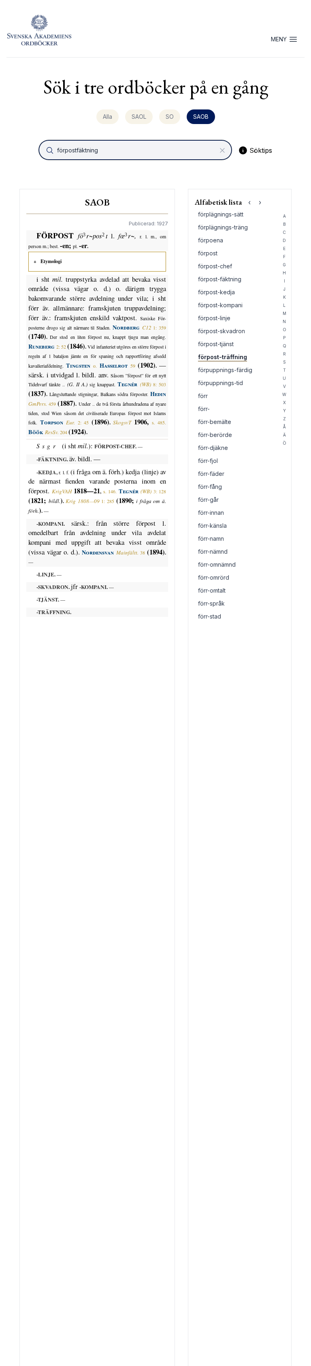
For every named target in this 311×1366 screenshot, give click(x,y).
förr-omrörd (213, 577)
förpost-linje (214, 318)
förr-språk (211, 603)
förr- (204, 408)
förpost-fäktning (219, 279)
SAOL (139, 116)
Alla (107, 116)
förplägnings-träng (223, 227)
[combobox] (136, 150)
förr (203, 395)
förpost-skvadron (221, 331)
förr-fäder (211, 473)
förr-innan (211, 512)
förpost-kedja (216, 292)
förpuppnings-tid (220, 382)
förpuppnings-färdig (225, 369)
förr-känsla (212, 525)
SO (170, 116)
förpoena (210, 240)
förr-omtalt (212, 590)
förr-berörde (215, 434)
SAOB (201, 116)
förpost (207, 253)
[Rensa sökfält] (222, 150)
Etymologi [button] (51, 261)
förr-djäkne (213, 447)
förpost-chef (215, 266)
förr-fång (210, 486)
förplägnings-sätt (220, 214)
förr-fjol (208, 460)
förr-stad (209, 616)
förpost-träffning (222, 356)
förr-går (208, 499)
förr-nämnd (213, 551)
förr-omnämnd (217, 564)
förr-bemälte (214, 421)
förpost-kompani (220, 305)
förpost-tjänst (216, 343)
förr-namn (211, 538)
